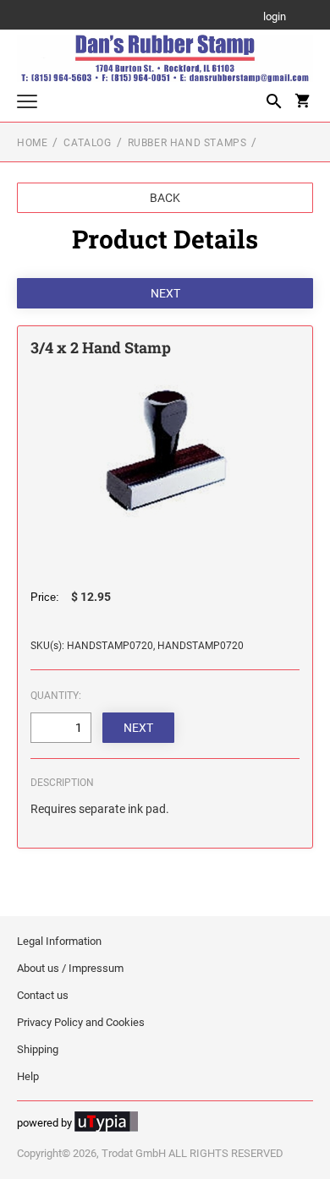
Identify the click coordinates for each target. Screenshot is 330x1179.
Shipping (37, 1049)
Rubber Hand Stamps (187, 143)
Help (28, 1076)
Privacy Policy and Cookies (81, 1022)
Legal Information (59, 941)
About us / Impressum (70, 968)
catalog (87, 143)
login (274, 17)
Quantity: (55, 695)
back (165, 198)
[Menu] (27, 103)
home (32, 143)
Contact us (43, 995)
